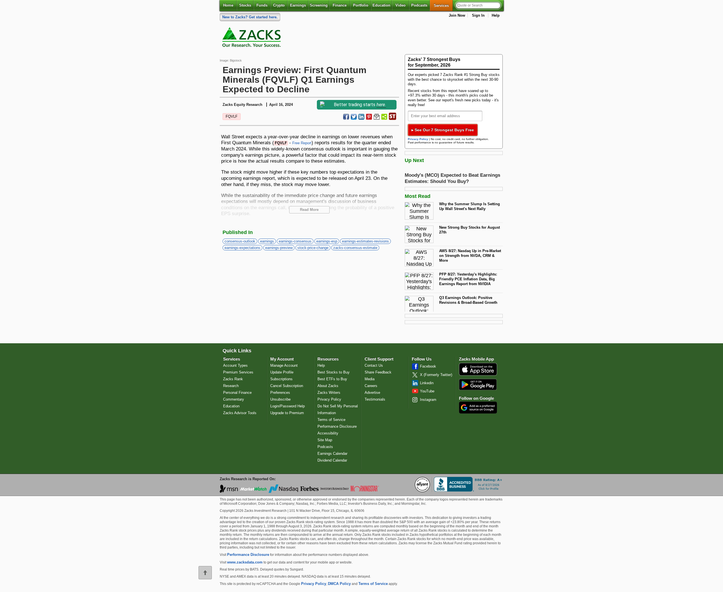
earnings (267, 241)
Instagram (428, 399)
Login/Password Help (287, 406)
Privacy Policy (418, 139)
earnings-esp (326, 241)
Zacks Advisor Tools (239, 413)
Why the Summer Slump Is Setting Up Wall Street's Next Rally (469, 206)
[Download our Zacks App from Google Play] (478, 384)
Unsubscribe (280, 399)
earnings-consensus (295, 241)
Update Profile (281, 372)
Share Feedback (378, 372)
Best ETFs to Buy (332, 379)
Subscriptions (281, 379)
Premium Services (238, 372)
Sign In (478, 15)
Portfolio (360, 5)
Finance (340, 5)
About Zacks (327, 386)
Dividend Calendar (332, 460)
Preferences (280, 392)
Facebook (428, 366)
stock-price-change (312, 248)
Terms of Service (331, 420)
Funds (261, 5)
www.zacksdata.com (245, 562)
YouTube (427, 391)
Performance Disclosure (337, 426)
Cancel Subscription (286, 386)
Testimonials (375, 399)
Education (381, 5)
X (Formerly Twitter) (436, 375)
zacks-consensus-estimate (355, 248)
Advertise (372, 392)
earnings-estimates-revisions (365, 241)
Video (400, 5)
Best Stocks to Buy (333, 372)
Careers (371, 386)
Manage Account (284, 365)
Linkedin (427, 383)
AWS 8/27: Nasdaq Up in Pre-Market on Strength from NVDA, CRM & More (470, 255)
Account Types (235, 365)
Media (369, 379)
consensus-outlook (240, 241)
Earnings (298, 5)
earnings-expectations (242, 248)
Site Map (324, 440)
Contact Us (374, 365)
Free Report (302, 143)
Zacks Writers (328, 392)
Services (443, 5)
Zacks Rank (233, 379)
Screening (319, 5)
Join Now (457, 15)
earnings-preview (279, 248)
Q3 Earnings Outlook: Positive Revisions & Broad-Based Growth (468, 300)
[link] (252, 38)
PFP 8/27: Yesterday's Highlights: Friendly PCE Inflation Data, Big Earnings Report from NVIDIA (468, 279)
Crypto (279, 5)
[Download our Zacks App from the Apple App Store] (478, 375)
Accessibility (327, 433)
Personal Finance (237, 392)
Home (228, 5)
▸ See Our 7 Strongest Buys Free (442, 130)
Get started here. (250, 17)
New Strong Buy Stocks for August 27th (469, 229)
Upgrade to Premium (287, 413)
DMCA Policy (339, 584)
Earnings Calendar (332, 453)
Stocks (245, 5)
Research (231, 386)
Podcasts (419, 5)
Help (496, 15)
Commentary (233, 399)
